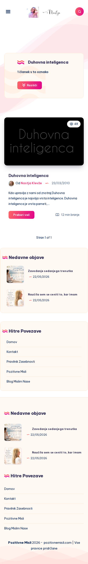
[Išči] (79, 11)
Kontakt (12, 352)
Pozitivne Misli (16, 372)
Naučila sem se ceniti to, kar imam (52, 294)
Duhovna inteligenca (28, 175)
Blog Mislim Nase (18, 381)
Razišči (31, 85)
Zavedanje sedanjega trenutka (50, 271)
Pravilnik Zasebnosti (21, 362)
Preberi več (23, 216)
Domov (12, 342)
